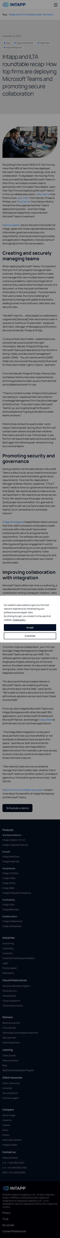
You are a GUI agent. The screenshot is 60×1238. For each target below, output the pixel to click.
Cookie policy (19, 619)
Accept (30, 627)
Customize (30, 635)
